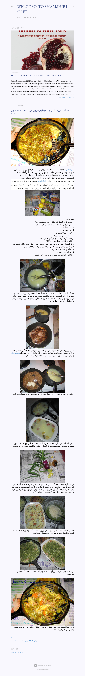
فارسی (34, 17)
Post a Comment (17, 652)
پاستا (31, 641)
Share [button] (12, 98)
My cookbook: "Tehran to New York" (37, 75)
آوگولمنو (42, 181)
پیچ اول (69, 169)
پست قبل (15, 353)
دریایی (35, 641)
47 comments (20, 98)
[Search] (73, 6)
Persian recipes (20, 641)
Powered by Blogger (44, 665)
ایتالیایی (27, 641)
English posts (24, 17)
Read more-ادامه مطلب (66, 97)
